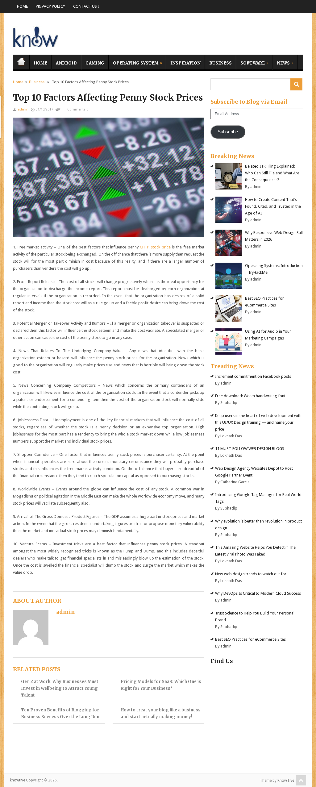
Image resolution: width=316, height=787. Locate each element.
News (281, 62)
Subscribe (228, 131)
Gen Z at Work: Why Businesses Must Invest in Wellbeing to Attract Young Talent (59, 688)
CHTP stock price (155, 247)
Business (220, 63)
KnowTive (285, 780)
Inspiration (185, 63)
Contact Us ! (86, 6)
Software (250, 62)
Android (66, 63)
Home (22, 6)
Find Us (221, 660)
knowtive (36, 35)
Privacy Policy (50, 6)
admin (23, 109)
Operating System (133, 62)
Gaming (94, 63)
